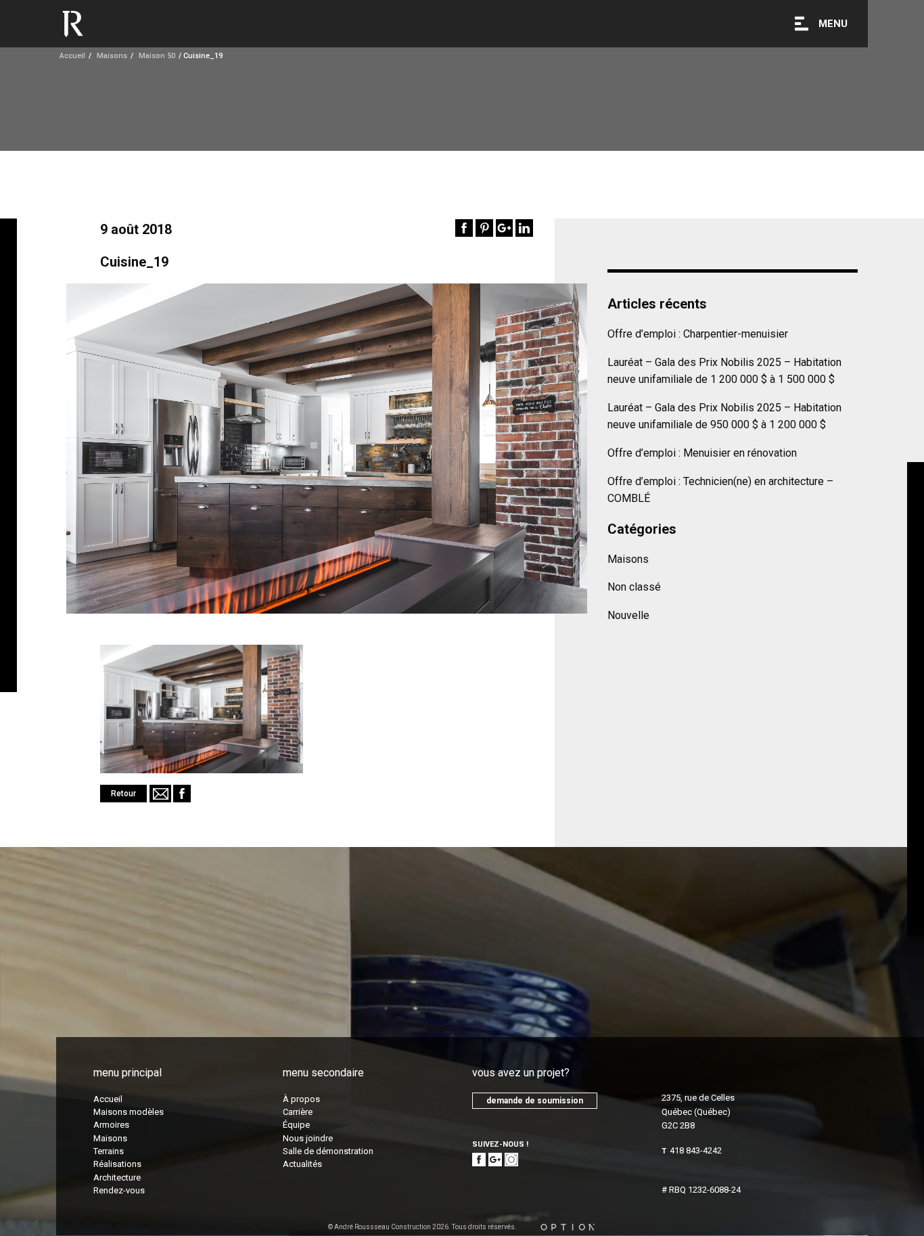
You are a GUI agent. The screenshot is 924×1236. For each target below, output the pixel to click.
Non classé (634, 586)
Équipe (296, 1125)
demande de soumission (534, 1100)
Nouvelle (628, 615)
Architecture (117, 1177)
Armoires (111, 1125)
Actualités (302, 1164)
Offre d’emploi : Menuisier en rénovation (702, 453)
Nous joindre (308, 1138)
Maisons (628, 559)
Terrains (108, 1151)
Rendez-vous (119, 1190)
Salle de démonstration (328, 1151)
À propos (301, 1099)
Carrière (298, 1112)
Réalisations (117, 1164)
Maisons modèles (128, 1112)
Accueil (72, 55)
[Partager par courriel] (160, 793)
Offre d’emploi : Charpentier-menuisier (697, 333)
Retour (123, 793)
